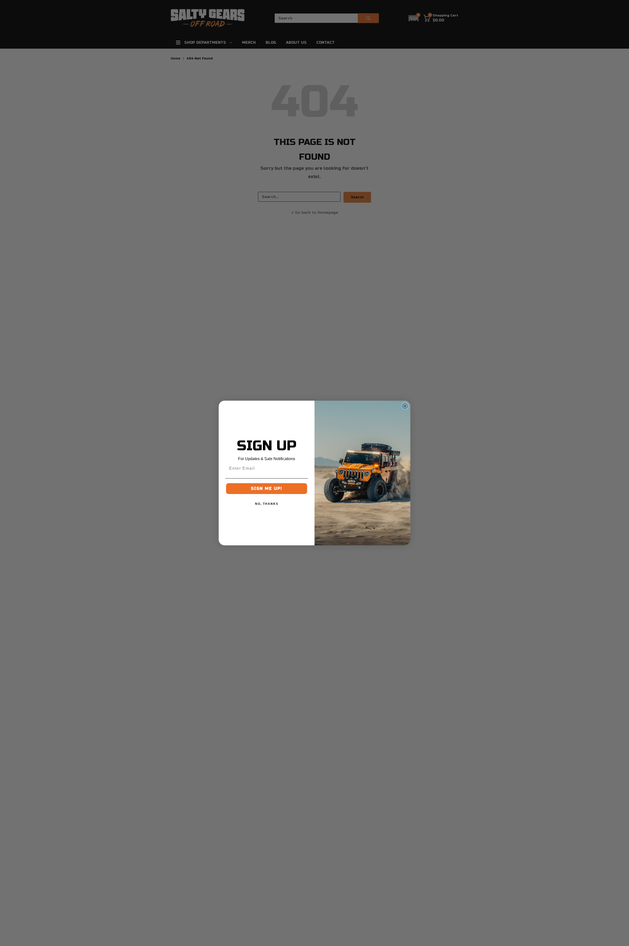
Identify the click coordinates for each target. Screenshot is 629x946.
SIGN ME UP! (266, 488)
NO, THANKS (266, 504)
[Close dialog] (405, 406)
